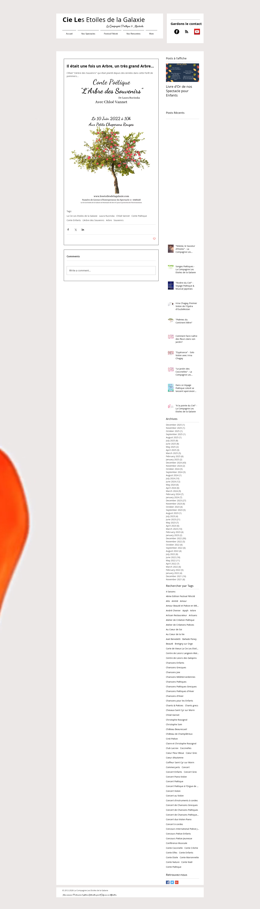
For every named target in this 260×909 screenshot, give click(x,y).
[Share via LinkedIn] (82, 229)
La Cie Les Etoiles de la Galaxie (82, 216)
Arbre (109, 220)
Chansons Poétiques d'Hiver (180, 691)
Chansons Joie (173, 672)
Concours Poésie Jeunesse (179, 838)
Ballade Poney (189, 639)
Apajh (185, 610)
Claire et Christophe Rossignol (181, 743)
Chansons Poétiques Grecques (181, 686)
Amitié (175, 601)
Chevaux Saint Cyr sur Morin (180, 710)
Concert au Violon (175, 795)
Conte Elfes (171, 852)
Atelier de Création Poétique (180, 620)
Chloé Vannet (123, 216)
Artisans (193, 615)
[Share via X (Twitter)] (75, 229)
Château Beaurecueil (176, 729)
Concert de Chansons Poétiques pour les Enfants (182, 814)
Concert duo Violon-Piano (178, 819)
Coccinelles (185, 748)
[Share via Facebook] (68, 229)
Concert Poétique (174, 781)
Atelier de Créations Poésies (180, 624)
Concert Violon (173, 791)
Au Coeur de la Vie (175, 634)
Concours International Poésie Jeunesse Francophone (182, 828)
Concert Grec (190, 771)
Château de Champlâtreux (179, 733)
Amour (183, 601)
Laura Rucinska (107, 216)
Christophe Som (174, 724)
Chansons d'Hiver (175, 696)
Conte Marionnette (189, 857)
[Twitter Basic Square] (172, 882)
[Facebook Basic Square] (167, 882)
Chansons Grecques (176, 667)
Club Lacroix (172, 748)
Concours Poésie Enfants (178, 833)
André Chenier (173, 610)
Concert (186, 767)
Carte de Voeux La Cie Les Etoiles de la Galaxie (182, 648)
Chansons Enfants (175, 662)
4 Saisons (170, 591)
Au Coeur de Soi (174, 629)
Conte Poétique (139, 216)
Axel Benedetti (173, 639)
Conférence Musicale (176, 843)
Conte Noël (186, 862)
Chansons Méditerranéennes (180, 676)
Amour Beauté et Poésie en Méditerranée (182, 605)
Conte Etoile (172, 857)
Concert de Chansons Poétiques (182, 809)
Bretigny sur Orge (184, 643)
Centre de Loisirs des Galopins (181, 658)
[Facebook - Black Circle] (176, 31)
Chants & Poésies (174, 705)
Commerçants (173, 767)
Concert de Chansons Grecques (182, 805)
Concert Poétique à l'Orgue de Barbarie (182, 786)
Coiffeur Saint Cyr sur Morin (180, 762)
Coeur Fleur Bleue (175, 753)
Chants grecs (191, 705)
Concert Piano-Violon (176, 776)
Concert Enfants (174, 771)
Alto (168, 601)
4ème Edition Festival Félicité (180, 596)
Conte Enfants (74, 220)
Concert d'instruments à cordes (182, 800)
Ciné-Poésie (172, 738)
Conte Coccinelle (174, 847)
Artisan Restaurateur (176, 615)
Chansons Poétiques (176, 681)
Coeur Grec (191, 753)
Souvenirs (119, 220)
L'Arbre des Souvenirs (93, 220)
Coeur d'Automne (174, 757)
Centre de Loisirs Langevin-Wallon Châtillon (182, 653)
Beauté (169, 643)
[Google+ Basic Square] (176, 882)
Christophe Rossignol (176, 719)
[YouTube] (197, 32)
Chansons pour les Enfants (179, 700)
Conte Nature (173, 862)
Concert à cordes (174, 824)
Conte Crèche (191, 847)
